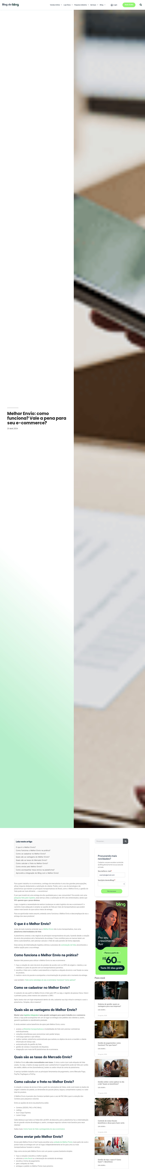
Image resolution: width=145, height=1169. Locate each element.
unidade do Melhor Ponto (63, 1142)
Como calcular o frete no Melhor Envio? (32, 863)
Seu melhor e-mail (105, 871)
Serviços (93, 5)
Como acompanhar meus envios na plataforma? (35, 870)
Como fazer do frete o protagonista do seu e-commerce (44, 1129)
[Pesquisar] (125, 841)
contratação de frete (68, 945)
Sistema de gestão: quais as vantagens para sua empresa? (109, 1005)
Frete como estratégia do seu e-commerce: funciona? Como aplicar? (50, 980)
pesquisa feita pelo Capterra (24, 898)
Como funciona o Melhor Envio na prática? (33, 850)
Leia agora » (102, 1010)
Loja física (67, 5)
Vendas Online (55, 5)
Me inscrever (111, 891)
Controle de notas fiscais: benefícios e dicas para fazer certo (111, 1122)
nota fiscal (28, 1158)
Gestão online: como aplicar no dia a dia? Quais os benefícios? (111, 1083)
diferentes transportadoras (33, 1029)
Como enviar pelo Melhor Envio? (29, 866)
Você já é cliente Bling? (106, 880)
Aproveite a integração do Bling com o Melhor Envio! (37, 873)
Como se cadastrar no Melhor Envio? (31, 854)
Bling (101, 5)
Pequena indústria (80, 5)
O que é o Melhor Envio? (26, 847)
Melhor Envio (48, 929)
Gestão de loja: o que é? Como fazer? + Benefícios (109, 1161)
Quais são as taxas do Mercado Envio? (32, 860)
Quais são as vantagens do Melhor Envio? (32, 857)
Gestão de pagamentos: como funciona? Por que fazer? (109, 1044)
